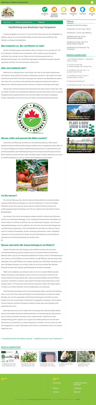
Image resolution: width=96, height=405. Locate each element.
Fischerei (56, 392)
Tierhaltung (77, 388)
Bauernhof (77, 392)
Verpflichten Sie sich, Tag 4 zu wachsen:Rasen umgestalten (47, 339)
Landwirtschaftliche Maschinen (80, 384)
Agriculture (7, 22)
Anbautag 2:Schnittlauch (77, 81)
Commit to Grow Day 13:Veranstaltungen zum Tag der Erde (79, 65)
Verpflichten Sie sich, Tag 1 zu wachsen (81, 85)
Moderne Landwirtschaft (23, 22)
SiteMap (77, 399)
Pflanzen (41, 22)
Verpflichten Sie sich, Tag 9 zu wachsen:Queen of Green (77, 76)
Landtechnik (57, 383)
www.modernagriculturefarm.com (40, 399)
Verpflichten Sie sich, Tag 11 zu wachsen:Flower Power (78, 71)
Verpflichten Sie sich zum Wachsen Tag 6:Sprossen (17, 339)
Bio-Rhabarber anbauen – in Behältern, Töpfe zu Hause (80, 60)
